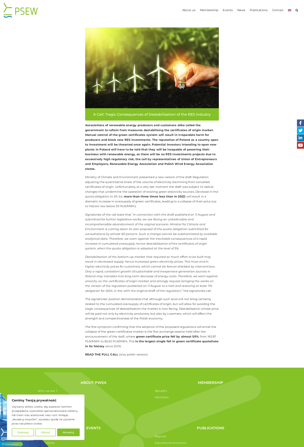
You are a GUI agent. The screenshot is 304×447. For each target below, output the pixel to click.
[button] (296, 10)
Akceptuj (68, 432)
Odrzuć (45, 432)
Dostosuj (22, 432)
